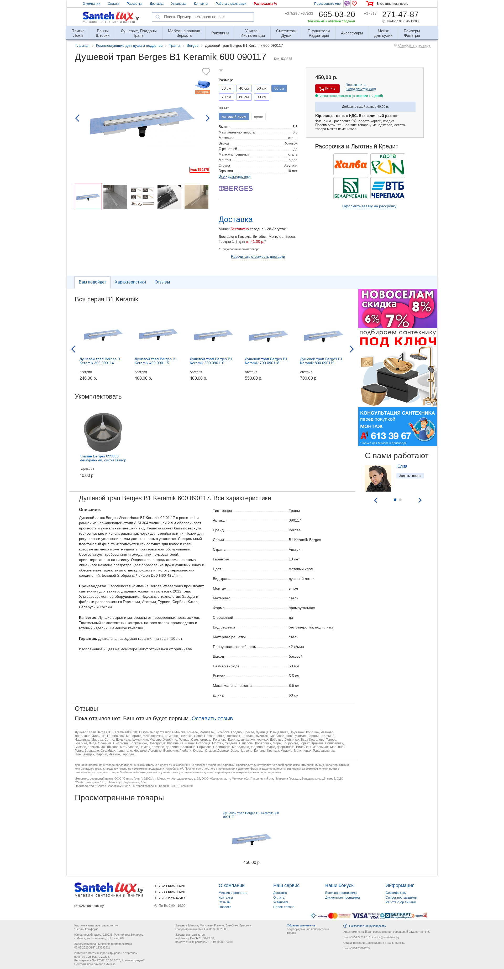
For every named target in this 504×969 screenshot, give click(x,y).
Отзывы (162, 282)
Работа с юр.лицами (231, 4)
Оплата (113, 4)
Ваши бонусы (340, 885)
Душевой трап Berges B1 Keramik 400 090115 (156, 361)
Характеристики (130, 282)
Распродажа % (265, 4)
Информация (400, 885)
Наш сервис (286, 885)
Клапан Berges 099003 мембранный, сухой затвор (103, 458)
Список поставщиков (401, 897)
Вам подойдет (92, 282)
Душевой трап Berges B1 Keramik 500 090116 (211, 361)
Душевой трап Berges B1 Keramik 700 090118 (266, 361)
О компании (91, 4)
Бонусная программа (341, 893)
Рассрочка (134, 4)
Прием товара (284, 907)
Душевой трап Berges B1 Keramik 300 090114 (101, 361)
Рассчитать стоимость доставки (258, 256)
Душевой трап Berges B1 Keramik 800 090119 (321, 361)
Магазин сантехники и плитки (109, 21)
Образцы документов (301, 925)
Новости (225, 907)
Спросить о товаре (414, 45)
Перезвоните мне (327, 4)
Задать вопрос (410, 476)
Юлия (401, 466)
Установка (178, 4)
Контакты (201, 4)
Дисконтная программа (342, 897)
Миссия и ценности (233, 893)
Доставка (157, 4)
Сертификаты (396, 893)
